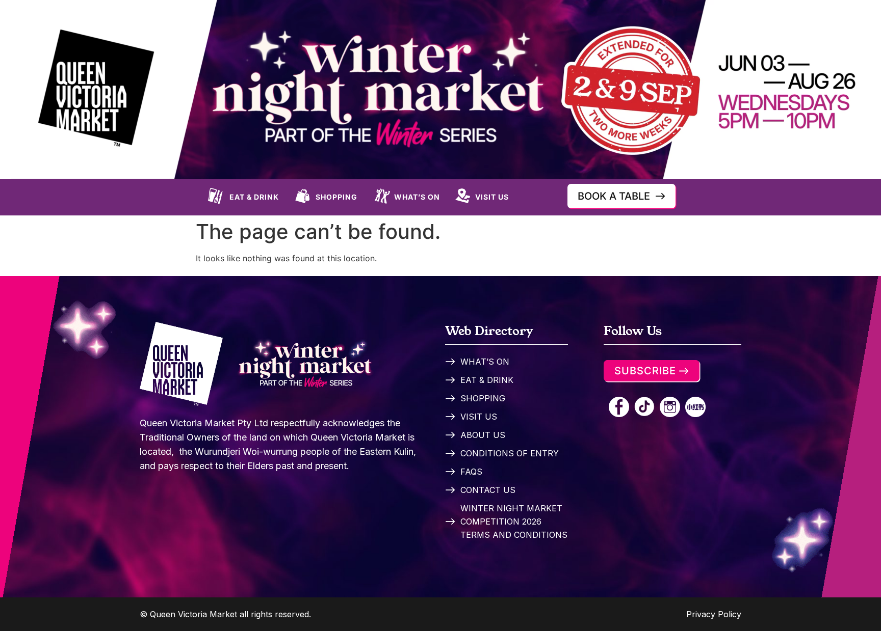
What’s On (417, 197)
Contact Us (487, 490)
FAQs (471, 472)
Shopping (336, 197)
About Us (482, 435)
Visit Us (492, 197)
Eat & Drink (254, 197)
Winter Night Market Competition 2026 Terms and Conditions (513, 521)
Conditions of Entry (509, 453)
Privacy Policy (713, 614)
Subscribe (645, 371)
